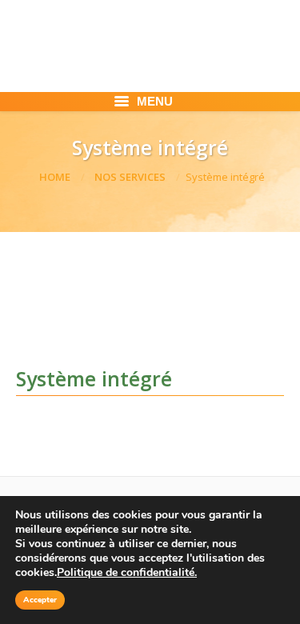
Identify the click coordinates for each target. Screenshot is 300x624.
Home (54, 177)
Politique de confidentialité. (127, 572)
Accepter (40, 600)
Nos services (130, 177)
